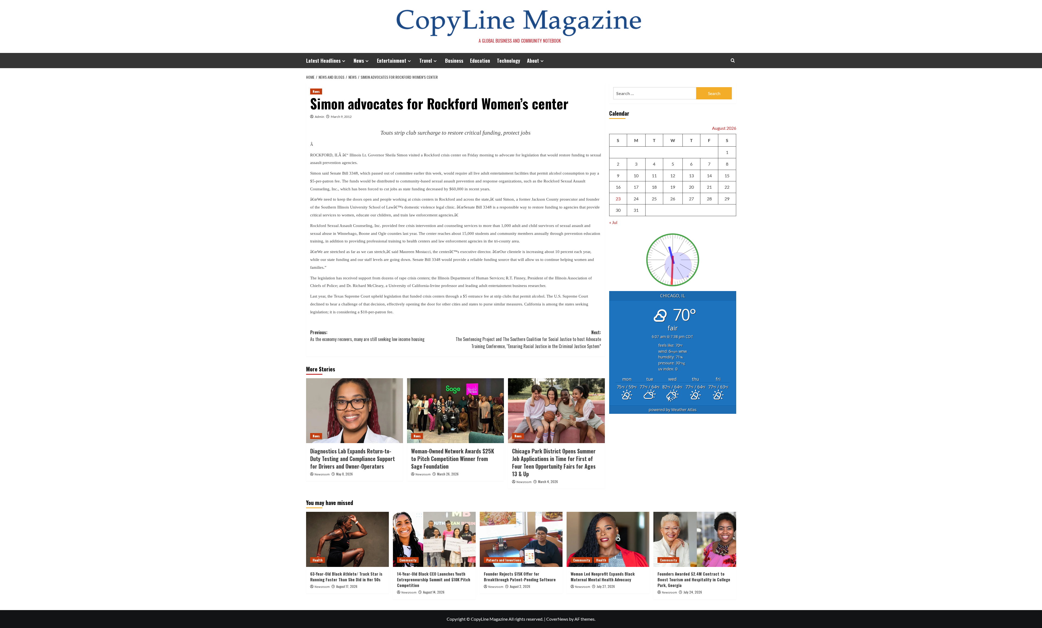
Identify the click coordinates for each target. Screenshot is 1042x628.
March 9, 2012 (341, 117)
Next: (528, 339)
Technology (508, 60)
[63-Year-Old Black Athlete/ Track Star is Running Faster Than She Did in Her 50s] (347, 539)
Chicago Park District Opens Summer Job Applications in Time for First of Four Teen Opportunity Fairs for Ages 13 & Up (554, 462)
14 (709, 175)
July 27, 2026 (606, 586)
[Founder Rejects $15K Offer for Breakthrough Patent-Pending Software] (521, 539)
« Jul (613, 222)
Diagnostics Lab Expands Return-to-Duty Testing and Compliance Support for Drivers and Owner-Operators (352, 458)
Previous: (367, 336)
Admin (319, 117)
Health (318, 560)
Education (480, 60)
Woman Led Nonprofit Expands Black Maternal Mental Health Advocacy (603, 576)
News (359, 60)
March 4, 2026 (548, 481)
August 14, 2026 (433, 592)
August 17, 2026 (346, 586)
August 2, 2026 (520, 586)
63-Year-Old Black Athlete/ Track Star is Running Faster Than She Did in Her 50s (346, 576)
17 (636, 187)
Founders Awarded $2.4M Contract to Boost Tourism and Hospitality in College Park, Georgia (693, 579)
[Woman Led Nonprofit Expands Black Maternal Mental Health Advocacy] (608, 539)
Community (407, 560)
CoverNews (557, 618)
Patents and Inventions (503, 560)
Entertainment (391, 60)
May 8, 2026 (344, 474)
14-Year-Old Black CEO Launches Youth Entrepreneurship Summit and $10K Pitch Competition (433, 579)
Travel (425, 60)
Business (454, 60)
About (533, 60)
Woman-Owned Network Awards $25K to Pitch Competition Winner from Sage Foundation (452, 458)
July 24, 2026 (693, 592)
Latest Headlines (323, 60)
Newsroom (322, 474)
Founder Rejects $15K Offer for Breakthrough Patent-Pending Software (520, 576)
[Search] (732, 60)
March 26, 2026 (448, 474)
